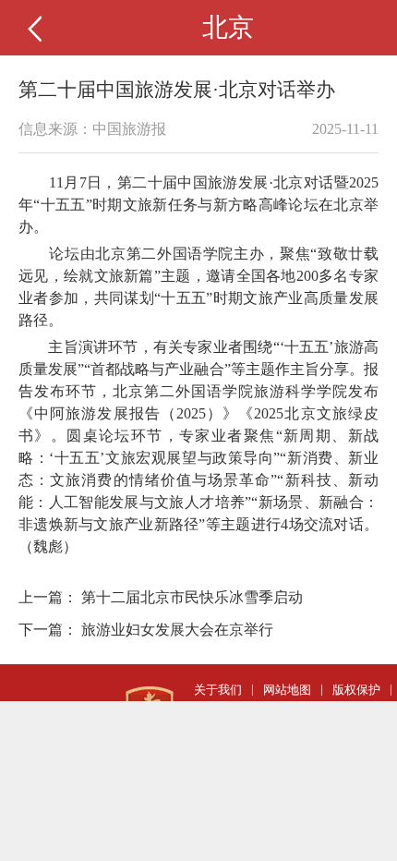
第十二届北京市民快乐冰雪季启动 (192, 597)
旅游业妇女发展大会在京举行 (177, 629)
